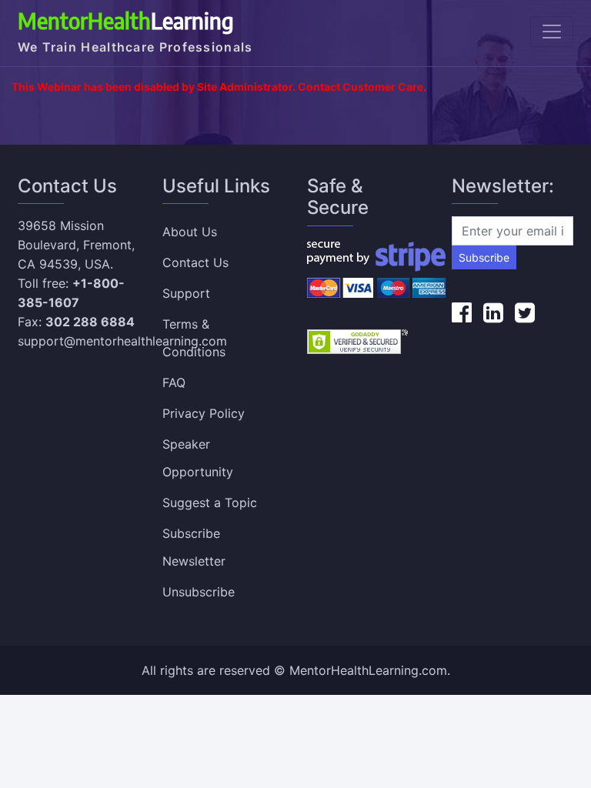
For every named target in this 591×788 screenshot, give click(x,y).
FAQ (173, 382)
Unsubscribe (198, 591)
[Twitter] (525, 312)
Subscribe (484, 257)
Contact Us (195, 262)
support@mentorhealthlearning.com (122, 341)
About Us (189, 231)
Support (186, 293)
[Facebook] (462, 312)
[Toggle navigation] (551, 31)
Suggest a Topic (209, 502)
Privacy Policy (203, 413)
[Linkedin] (493, 312)
